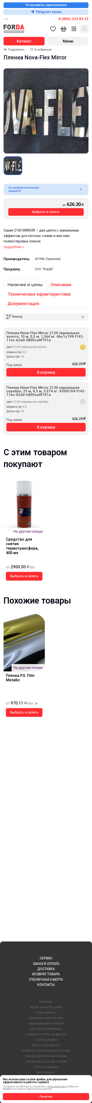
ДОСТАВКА (46, 969)
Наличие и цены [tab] (25, 284)
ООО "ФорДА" (44, 269)
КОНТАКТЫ (46, 985)
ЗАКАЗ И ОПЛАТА (46, 964)
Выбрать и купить (46, 212)
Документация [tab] (23, 303)
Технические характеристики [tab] (39, 294)
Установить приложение (46, 5)
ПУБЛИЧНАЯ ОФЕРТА (46, 979)
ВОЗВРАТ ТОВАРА (46, 974)
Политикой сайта (57, 1086)
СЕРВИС (46, 958)
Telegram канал (49, 12)
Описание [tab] (61, 284)
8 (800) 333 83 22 (73, 19)
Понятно (46, 1096)
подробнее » (14, 247)
